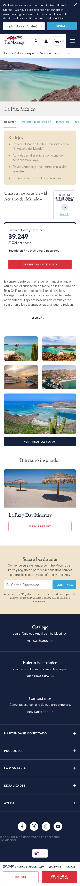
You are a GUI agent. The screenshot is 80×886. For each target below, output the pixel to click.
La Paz (67, 53)
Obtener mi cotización (36, 121)
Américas (54, 53)
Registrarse (64, 584)
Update (61, 25)
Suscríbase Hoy (38, 676)
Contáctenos (38, 712)
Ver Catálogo (38, 640)
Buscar (20, 877)
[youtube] (58, 826)
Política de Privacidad (30, 597)
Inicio (7, 53)
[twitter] (34, 826)
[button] (40, 733)
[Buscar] (36, 41)
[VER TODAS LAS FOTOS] (40, 414)
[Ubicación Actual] (40, 853)
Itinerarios (62, 121)
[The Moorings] (16, 41)
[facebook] (22, 826)
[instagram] (46, 826)
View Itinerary (40, 526)
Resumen (10, 121)
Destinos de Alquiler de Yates (29, 53)
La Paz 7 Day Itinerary (29, 514)
